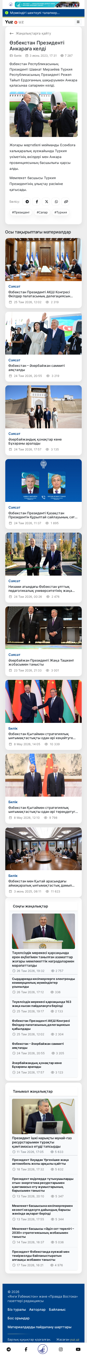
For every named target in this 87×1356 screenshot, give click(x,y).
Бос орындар (19, 1318)
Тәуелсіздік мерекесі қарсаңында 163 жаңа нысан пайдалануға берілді (41, 1004)
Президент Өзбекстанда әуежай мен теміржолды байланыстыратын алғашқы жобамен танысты (40, 1255)
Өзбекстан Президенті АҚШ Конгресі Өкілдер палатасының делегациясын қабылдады (41, 1024)
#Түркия (60, 212)
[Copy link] (65, 202)
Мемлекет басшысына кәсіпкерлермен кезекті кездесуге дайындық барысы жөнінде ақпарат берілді (42, 1209)
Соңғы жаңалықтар (30, 906)
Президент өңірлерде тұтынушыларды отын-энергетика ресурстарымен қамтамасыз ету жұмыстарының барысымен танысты (42, 1184)
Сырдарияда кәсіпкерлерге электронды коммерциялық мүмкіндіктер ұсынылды (43, 982)
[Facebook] (36, 202)
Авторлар (37, 1309)
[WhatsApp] (56, 202)
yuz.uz (74, 1339)
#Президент (21, 212)
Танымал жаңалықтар (33, 1091)
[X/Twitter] (46, 202)
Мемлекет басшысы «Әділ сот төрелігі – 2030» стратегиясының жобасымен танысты (43, 1232)
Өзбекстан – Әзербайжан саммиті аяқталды (38, 1045)
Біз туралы (17, 1309)
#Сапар (42, 212)
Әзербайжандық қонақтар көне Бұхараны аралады (37, 1065)
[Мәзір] (78, 22)
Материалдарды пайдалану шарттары (39, 1327)
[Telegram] (26, 202)
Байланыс (57, 1309)
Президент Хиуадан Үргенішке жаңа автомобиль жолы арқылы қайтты (40, 1162)
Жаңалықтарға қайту (33, 33)
